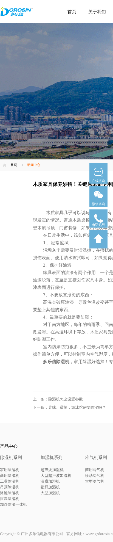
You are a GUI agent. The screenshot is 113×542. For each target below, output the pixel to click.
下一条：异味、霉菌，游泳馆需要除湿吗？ (69, 407)
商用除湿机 (9, 476)
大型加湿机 (50, 493)
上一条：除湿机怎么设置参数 (58, 399)
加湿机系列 (52, 457)
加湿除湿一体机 (13, 504)
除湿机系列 (11, 457)
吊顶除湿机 (9, 487)
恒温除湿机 (9, 499)
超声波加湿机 (52, 470)
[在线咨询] (98, 185)
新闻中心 (33, 165)
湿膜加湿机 (50, 481)
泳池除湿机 (9, 493)
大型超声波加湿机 (56, 476)
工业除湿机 (9, 481)
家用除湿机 (9, 470)
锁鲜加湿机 (50, 487)
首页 (71, 11)
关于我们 (97, 11)
